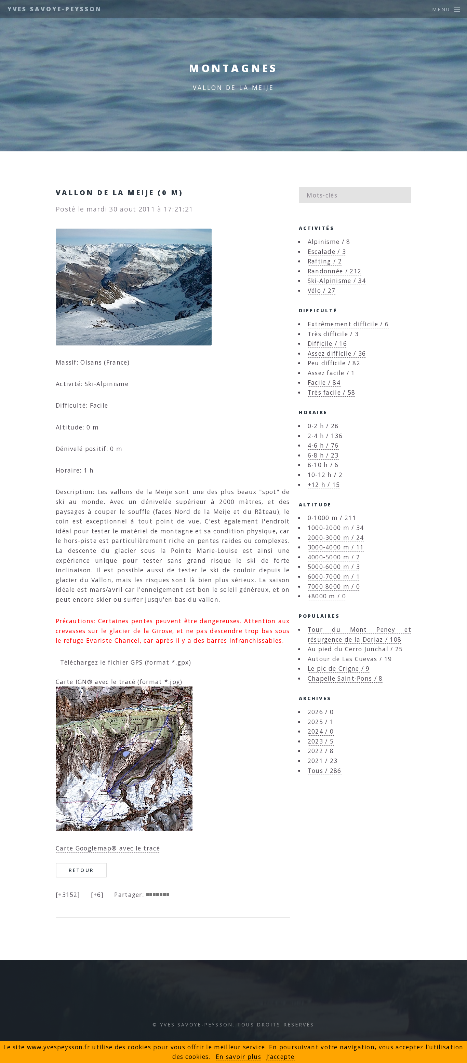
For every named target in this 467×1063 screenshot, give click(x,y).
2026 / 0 (321, 712)
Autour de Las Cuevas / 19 (350, 659)
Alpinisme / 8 (329, 241)
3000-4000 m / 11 (336, 547)
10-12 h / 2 (325, 475)
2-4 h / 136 (325, 436)
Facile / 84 (324, 382)
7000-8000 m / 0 (334, 586)
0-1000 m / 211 (332, 518)
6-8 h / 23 (323, 455)
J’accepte (280, 1056)
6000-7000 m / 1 (334, 576)
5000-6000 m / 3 (334, 566)
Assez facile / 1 (331, 373)
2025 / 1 (321, 722)
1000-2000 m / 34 (336, 527)
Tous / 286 (325, 770)
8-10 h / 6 (323, 465)
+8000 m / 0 (327, 596)
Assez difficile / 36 (337, 353)
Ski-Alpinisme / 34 (337, 280)
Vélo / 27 (322, 290)
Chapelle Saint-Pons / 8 (345, 678)
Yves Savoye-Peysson (55, 9)
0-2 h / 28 (323, 426)
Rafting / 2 (325, 261)
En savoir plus (238, 1056)
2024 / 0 (321, 731)
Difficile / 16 (327, 343)
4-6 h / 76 (323, 445)
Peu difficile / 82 (334, 363)
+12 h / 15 (324, 484)
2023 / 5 (321, 741)
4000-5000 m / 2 (334, 557)
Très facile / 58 (332, 392)
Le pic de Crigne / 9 (339, 668)
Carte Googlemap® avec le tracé (108, 848)
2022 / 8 (321, 751)
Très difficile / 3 (333, 334)
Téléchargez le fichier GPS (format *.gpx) (123, 662)
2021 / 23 (323, 761)
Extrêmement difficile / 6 (348, 324)
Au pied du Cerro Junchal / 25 (355, 649)
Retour (81, 870)
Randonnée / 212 (335, 271)
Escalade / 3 (327, 251)
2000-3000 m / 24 (336, 537)
